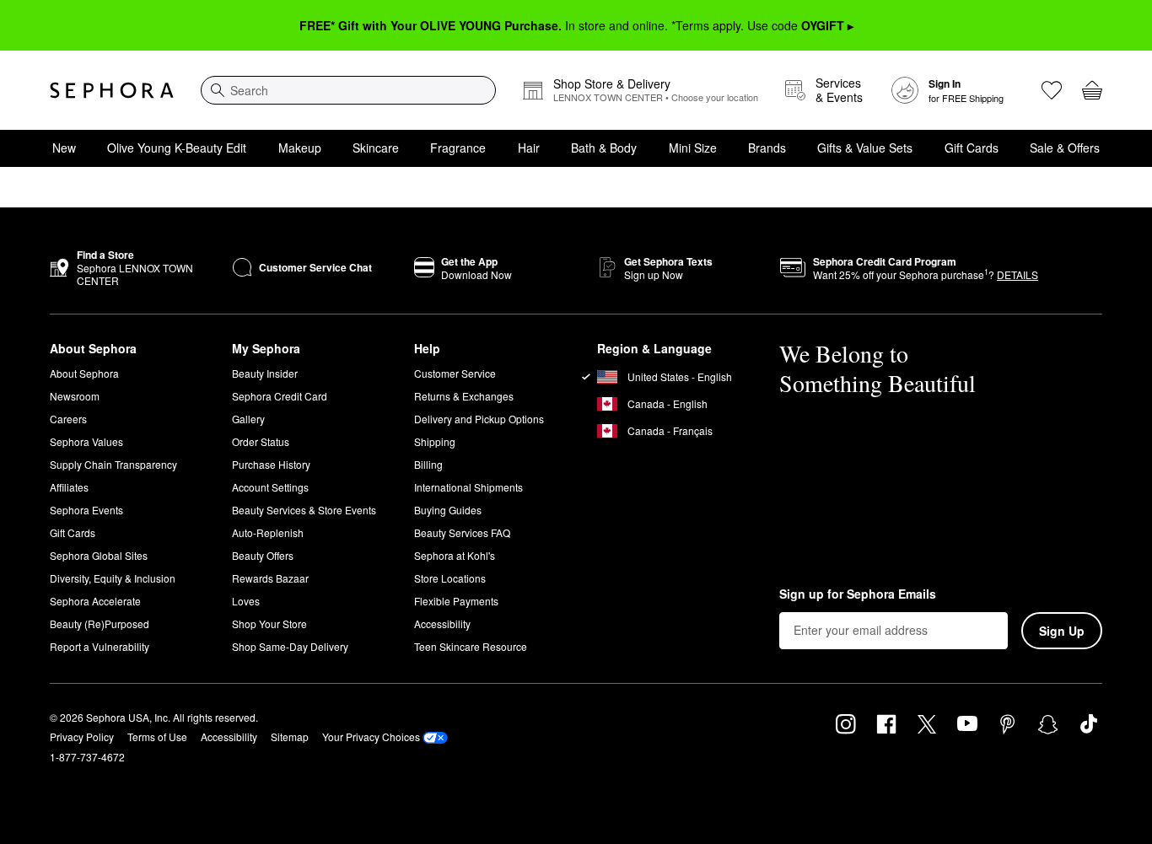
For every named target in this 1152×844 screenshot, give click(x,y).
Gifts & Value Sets (864, 147)
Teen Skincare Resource (470, 646)
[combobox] (348, 90)
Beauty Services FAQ (462, 532)
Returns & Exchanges (464, 396)
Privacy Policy (82, 736)
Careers (68, 418)
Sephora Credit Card (279, 396)
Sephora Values (86, 441)
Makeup (299, 147)
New (64, 147)
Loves (246, 601)
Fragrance (458, 147)
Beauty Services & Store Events (304, 510)
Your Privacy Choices (371, 736)
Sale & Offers (1065, 147)
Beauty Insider (265, 373)
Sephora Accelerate (95, 601)
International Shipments (468, 487)
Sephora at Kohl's (454, 555)
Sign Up (1062, 630)
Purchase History (271, 464)
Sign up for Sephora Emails (857, 594)
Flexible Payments (456, 601)
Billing (428, 464)
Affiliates (69, 487)
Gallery (248, 418)
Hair (529, 147)
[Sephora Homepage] (111, 90)
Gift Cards (972, 147)
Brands (767, 147)
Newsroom (75, 396)
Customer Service (455, 373)
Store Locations (450, 578)
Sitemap (290, 736)
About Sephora (84, 373)
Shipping (434, 441)
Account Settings (270, 487)
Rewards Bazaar (270, 578)
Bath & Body (604, 147)
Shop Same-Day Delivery (290, 646)
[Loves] (1051, 90)
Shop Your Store (269, 623)
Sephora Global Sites (99, 555)
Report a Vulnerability (99, 646)
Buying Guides (448, 510)
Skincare (376, 147)
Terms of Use (157, 736)
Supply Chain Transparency (113, 464)
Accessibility (442, 623)
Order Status (260, 441)
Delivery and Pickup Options (479, 418)
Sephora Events (86, 510)
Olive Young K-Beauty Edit (176, 147)
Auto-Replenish (268, 532)
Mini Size (693, 147)
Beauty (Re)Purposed (99, 623)
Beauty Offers (262, 555)
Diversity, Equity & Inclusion (112, 578)
